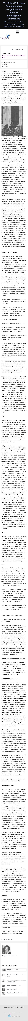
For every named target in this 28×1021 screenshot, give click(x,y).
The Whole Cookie (12, 989)
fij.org (21, 26)
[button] (17, 32)
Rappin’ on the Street (12, 969)
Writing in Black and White (14, 985)
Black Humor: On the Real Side (15, 993)
